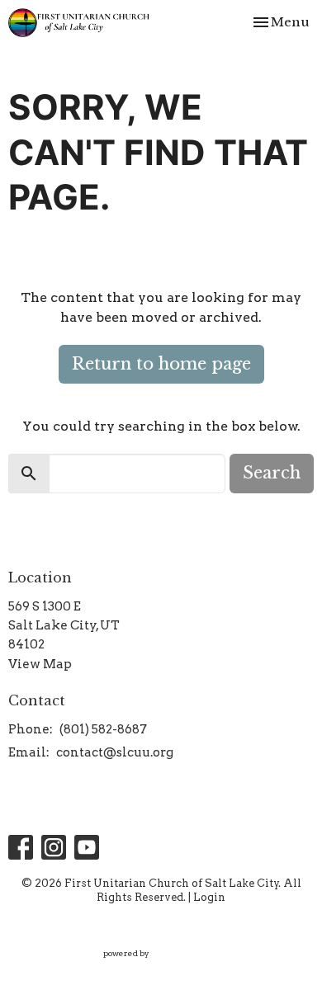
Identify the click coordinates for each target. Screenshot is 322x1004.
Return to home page (161, 364)
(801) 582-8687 (103, 729)
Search (272, 473)
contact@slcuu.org (114, 752)
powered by (152, 967)
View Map (40, 664)
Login (209, 897)
